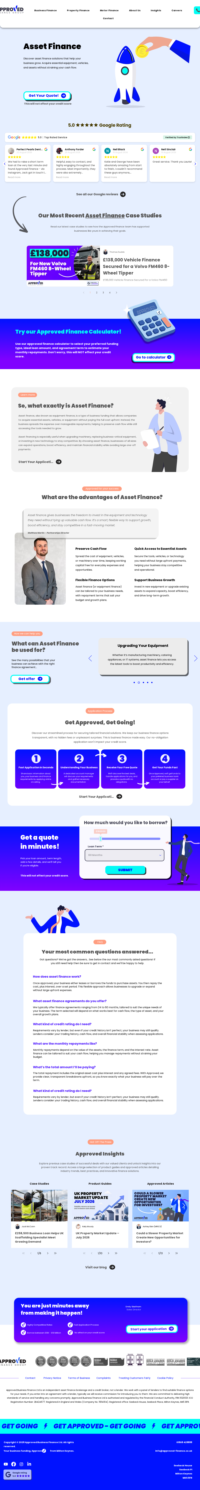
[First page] (23, 1253)
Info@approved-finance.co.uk (173, 1450)
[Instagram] (21, 1464)
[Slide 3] (143, 682)
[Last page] (55, 1253)
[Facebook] (13, 1464)
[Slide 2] (138, 682)
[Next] (195, 658)
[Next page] (116, 292)
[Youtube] (5, 1464)
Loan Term (95, 848)
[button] (46, 10)
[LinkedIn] (29, 1464)
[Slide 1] (134, 682)
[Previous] (90, 658)
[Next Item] (62, 1205)
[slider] (97, 840)
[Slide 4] (147, 682)
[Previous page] (83, 292)
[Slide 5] (151, 682)
